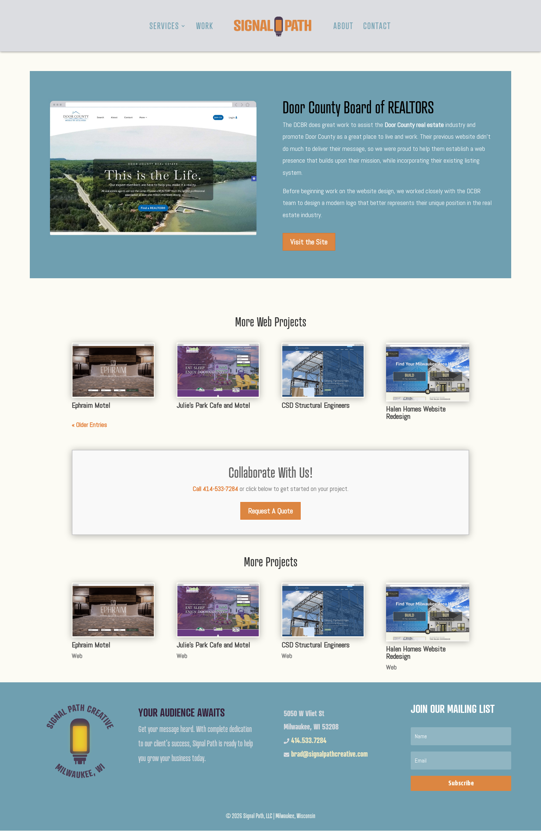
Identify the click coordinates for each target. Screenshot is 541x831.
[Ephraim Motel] (113, 370)
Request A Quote (270, 511)
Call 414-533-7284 (215, 489)
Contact (377, 27)
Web (77, 656)
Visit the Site (309, 242)
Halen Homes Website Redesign (416, 412)
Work (204, 27)
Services (164, 27)
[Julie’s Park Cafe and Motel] (218, 370)
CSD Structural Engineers (316, 405)
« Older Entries (89, 425)
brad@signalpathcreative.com (329, 753)
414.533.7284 (308, 740)
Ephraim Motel (91, 405)
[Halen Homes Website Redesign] (427, 372)
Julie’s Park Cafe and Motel (213, 405)
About (343, 27)
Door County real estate (414, 124)
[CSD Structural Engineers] (323, 370)
